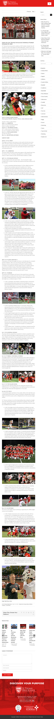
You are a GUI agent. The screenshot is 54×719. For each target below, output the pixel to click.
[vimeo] (30, 701)
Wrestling (43, 134)
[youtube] (33, 701)
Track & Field (44, 131)
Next (33, 11)
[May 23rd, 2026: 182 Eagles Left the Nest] (23, 624)
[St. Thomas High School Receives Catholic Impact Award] (14, 624)
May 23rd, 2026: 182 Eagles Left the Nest (23, 634)
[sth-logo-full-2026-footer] (27, 687)
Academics (43, 88)
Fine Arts (43, 111)
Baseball (43, 85)
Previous (29, 11)
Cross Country (44, 96)
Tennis (42, 128)
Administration (44, 116)
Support (43, 76)
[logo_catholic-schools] (31, 705)
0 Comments (8, 605)
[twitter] (27, 701)
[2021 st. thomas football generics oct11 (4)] (18, 28)
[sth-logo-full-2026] (12, 1)
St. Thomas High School (7, 604)
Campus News (26, 604)
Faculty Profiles (44, 82)
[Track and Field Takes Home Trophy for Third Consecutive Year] (32, 624)
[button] (3, 635)
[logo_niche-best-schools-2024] (18, 705)
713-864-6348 (32, 697)
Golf (42, 108)
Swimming (43, 125)
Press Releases (44, 93)
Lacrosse (43, 113)
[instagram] (21, 701)
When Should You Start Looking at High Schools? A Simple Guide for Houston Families (46, 24)
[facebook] (24, 701)
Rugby (42, 119)
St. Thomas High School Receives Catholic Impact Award (46, 47)
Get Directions (23, 697)
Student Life (21, 604)
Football (3, 605)
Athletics (30, 604)
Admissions (44, 99)
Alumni (42, 73)
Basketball (43, 90)
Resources (43, 105)
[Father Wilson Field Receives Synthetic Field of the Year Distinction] (5, 624)
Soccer (42, 122)
